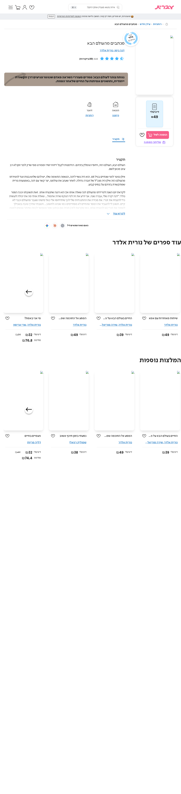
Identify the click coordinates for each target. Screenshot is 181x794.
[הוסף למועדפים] (142, 135)
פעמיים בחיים (33, 436)
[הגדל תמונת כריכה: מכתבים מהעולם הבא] (154, 65)
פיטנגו (115, 115)
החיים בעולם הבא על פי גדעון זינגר (117, 318)
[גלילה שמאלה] (29, 292)
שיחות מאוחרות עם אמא (163, 318)
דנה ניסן (119, 50)
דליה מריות (34, 442)
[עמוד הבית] (166, 24)
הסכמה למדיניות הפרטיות (69, 16)
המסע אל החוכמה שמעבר (72, 318)
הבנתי (51, 16)
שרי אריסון (19, 325)
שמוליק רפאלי (77, 442)
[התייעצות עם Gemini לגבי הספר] (47, 226)
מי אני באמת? (32, 318)
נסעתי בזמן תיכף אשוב (73, 436)
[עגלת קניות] (18, 7)
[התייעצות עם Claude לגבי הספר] (55, 226)
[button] (10, 7)
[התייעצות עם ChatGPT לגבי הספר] (63, 226)
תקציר (115, 139)
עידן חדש (145, 24)
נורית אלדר (106, 50)
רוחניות (157, 24)
